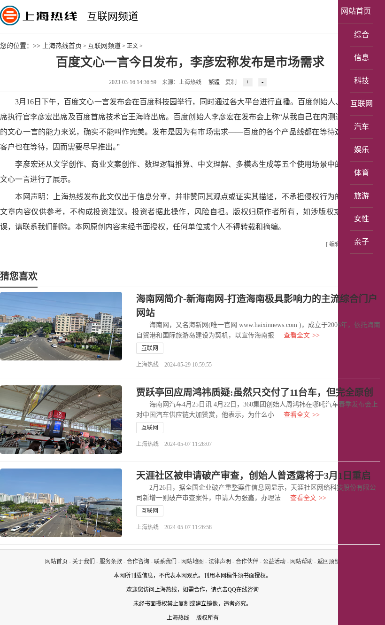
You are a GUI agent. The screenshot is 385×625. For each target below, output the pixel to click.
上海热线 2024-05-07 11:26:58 (174, 527)
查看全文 (302, 335)
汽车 (361, 127)
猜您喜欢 (19, 276)
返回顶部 (328, 561)
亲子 (361, 242)
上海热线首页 (62, 45)
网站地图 (192, 561)
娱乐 (361, 150)
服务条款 (111, 561)
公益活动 (274, 561)
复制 (231, 82)
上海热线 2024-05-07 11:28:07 (174, 444)
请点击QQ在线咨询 (235, 589)
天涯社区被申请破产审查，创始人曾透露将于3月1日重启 (253, 475)
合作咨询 (138, 561)
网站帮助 (301, 561)
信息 (361, 58)
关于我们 (83, 561)
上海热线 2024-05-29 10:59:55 (174, 364)
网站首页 (356, 11)
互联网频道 (113, 16)
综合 (361, 35)
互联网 (361, 104)
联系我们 (165, 561)
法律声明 (219, 561)
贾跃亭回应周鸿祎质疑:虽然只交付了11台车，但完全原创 (254, 392)
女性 (361, 219)
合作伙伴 (247, 561)
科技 (361, 81)
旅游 (361, 196)
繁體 (214, 82)
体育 (361, 173)
